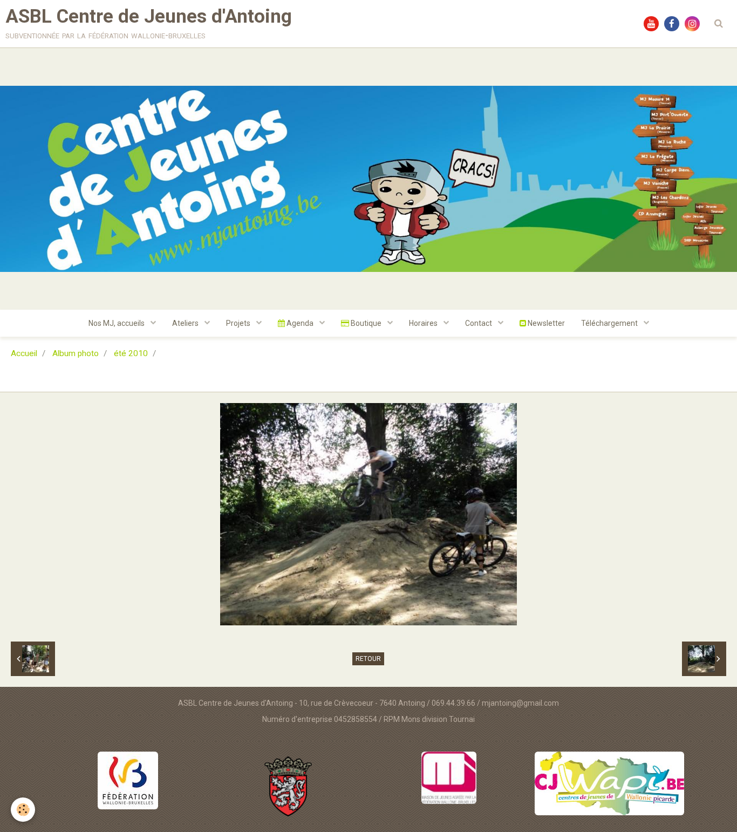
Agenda (300, 323)
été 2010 (131, 353)
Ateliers (186, 323)
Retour (368, 659)
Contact (479, 323)
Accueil (24, 353)
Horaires (424, 323)
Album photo (75, 353)
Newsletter (545, 323)
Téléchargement (610, 323)
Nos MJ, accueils (117, 323)
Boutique (366, 323)
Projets (239, 323)
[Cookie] (23, 809)
